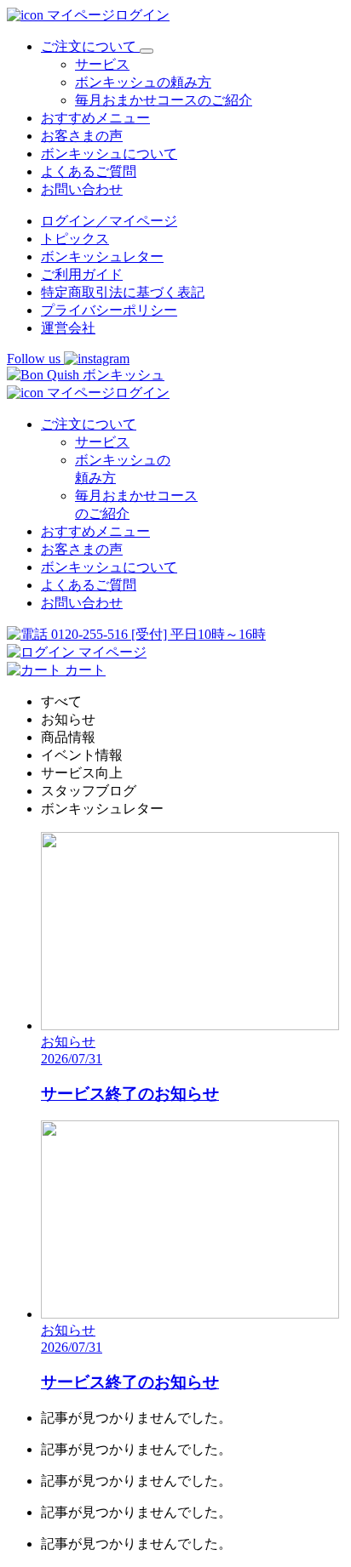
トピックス (75, 238)
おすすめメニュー (95, 118)
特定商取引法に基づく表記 (122, 292)
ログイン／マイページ (109, 221)
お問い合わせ (82, 189)
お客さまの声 (82, 135)
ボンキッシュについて (109, 153)
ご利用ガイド (82, 274)
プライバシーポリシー (109, 310)
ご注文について (88, 424)
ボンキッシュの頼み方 (143, 82)
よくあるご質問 (88, 171)
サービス (102, 64)
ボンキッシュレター (102, 256)
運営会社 (68, 328)
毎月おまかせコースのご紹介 (163, 100)
